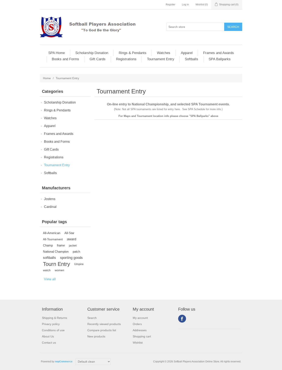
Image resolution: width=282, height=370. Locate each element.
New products (96, 336)
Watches (163, 53)
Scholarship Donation (91, 53)
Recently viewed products (104, 324)
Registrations (126, 59)
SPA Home (56, 53)
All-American (51, 233)
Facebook (182, 319)
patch (76, 251)
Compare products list (101, 330)
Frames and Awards (218, 53)
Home (47, 78)
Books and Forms (65, 59)
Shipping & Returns (54, 317)
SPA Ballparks (220, 59)
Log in (185, 4)
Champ (48, 245)
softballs (49, 258)
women (59, 270)
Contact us (49, 342)
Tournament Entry (160, 59)
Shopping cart (142, 336)
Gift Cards (97, 59)
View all (50, 279)
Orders (137, 324)
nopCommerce (63, 361)
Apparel (187, 53)
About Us (48, 336)
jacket (73, 245)
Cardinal (50, 207)
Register (170, 4)
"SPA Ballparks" (199, 116)
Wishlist (138, 342)
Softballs (191, 59)
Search (92, 317)
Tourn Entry (56, 264)
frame (61, 245)
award (71, 239)
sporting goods (71, 258)
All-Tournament (53, 239)
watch (47, 270)
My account (140, 317)
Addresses (140, 330)
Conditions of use (53, 330)
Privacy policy (51, 324)
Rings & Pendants (132, 53)
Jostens (49, 199)
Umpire (79, 264)
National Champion (56, 251)
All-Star (69, 233)
